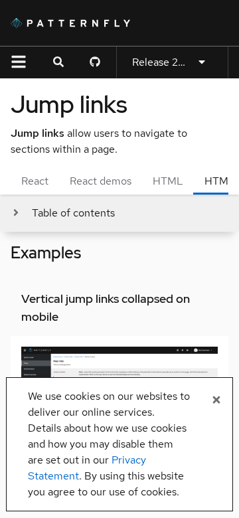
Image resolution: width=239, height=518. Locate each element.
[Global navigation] (18, 62)
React (34, 181)
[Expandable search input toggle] (58, 62)
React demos (100, 181)
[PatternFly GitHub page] (95, 62)
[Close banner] (216, 400)
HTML (168, 181)
